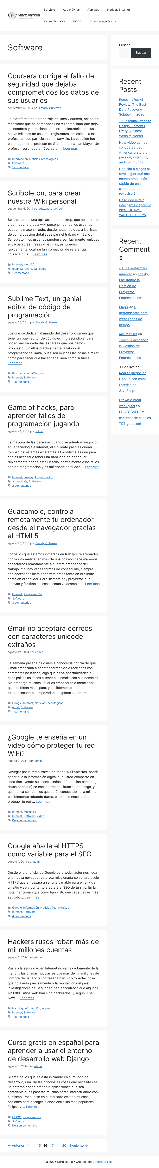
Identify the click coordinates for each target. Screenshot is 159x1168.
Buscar (124, 45)
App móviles (71, 9)
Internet (17, 264)
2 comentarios (21, 485)
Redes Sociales (54, 21)
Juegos (28, 477)
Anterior (16, 1145)
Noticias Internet (118, 9)
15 (39, 1145)
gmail (15, 707)
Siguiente (78, 1145)
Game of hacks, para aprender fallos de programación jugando (43, 415)
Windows (38, 373)
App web (93, 9)
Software (18, 163)
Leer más (70, 148)
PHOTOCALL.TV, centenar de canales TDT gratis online (135, 418)
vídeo (40, 816)
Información (20, 159)
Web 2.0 (29, 264)
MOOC (77, 21)
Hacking (17, 1008)
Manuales (30, 811)
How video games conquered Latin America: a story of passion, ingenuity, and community (134, 152)
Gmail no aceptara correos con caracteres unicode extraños (50, 636)
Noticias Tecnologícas (43, 159)
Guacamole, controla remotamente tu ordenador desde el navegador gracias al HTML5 (52, 523)
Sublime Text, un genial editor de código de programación (44, 307)
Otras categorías (100, 21)
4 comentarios (21, 916)
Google (17, 703)
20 (64, 1145)
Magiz (123, 307)
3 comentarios (21, 602)
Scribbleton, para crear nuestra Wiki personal (44, 197)
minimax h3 (128, 334)
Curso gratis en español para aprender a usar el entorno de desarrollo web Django (53, 1050)
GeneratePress (102, 1162)
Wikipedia (40, 268)
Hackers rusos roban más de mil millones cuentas (53, 945)
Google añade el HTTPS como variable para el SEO (50, 850)
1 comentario (20, 167)
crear (15, 268)
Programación (21, 373)
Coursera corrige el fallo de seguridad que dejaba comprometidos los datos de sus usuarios (53, 88)
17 (52, 1145)
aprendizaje (19, 481)
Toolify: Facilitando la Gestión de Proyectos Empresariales (134, 286)
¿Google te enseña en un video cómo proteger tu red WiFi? (51, 745)
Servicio (49, 9)
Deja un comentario (24, 820)
